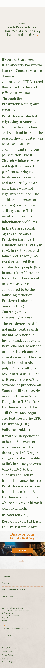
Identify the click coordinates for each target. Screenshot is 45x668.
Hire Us (22, 550)
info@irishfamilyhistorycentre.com (15, 628)
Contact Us (6, 576)
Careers (5, 583)
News (22, 24)
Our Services (7, 596)
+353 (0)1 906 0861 (9, 636)
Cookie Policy (7, 652)
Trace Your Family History (13, 590)
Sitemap (5, 659)
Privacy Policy (7, 655)
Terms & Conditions (9, 648)
